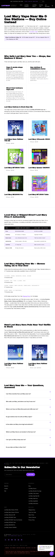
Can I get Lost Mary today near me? (16, 439)
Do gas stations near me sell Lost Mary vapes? (19, 416)
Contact (6, 488)
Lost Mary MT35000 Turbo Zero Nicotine (13, 519)
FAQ (5, 491)
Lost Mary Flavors (32, 488)
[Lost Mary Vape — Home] (9, 5)
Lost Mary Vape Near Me (34, 496)
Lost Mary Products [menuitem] (27, 5)
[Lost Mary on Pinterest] (15, 540)
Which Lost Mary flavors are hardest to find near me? (21, 432)
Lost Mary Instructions (33, 503)
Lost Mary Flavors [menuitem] (34, 5)
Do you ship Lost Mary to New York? (16, 447)
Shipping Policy (26, 296)
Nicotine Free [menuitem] (41, 5)
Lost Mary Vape (34, 31)
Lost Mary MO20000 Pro (9, 524)
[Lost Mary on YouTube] (12, 540)
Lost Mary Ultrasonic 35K (9, 514)
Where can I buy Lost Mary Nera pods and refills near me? (22, 409)
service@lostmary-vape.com (15, 535)
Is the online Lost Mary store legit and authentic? (19, 424)
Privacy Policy (32, 519)
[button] (52, 554)
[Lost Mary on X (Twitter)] (5, 540)
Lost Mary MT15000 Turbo (10, 522)
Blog (30, 486)
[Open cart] (52, 5)
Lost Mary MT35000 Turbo (10, 517)
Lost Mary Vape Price (33, 498)
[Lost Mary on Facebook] (21, 540)
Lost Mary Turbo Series (34, 493)
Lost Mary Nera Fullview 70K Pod (11, 512)
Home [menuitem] (21, 4)
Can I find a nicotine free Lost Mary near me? (18, 394)
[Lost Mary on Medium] (18, 540)
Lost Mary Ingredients (33, 501)
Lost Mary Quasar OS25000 (10, 527)
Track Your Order (32, 512)
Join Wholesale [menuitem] (47, 5)
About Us (6, 486)
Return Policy (31, 514)
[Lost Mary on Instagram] (9, 540)
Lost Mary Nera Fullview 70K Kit (11, 509)
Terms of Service (32, 517)
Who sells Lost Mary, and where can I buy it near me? (20, 401)
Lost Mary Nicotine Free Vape (35, 491)
